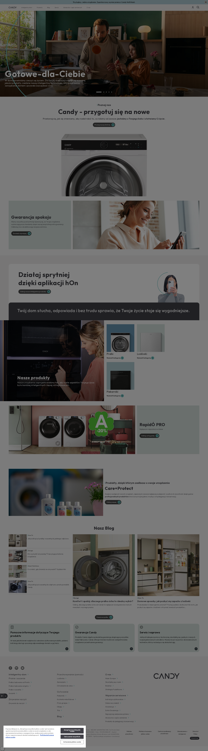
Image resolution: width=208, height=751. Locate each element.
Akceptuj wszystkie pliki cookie (72, 730)
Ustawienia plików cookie (72, 742)
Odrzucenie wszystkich (72, 736)
